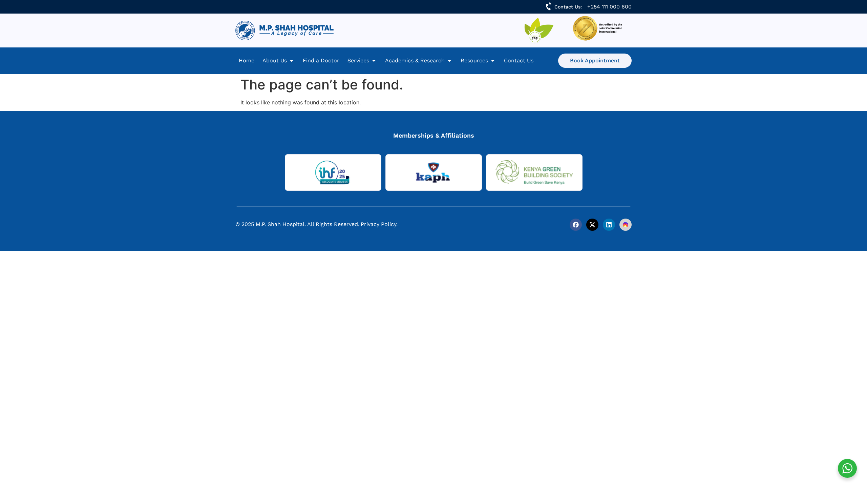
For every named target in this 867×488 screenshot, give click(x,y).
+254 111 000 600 (609, 6)
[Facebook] (576, 225)
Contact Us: (568, 6)
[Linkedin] (609, 225)
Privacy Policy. (379, 224)
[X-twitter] (592, 225)
